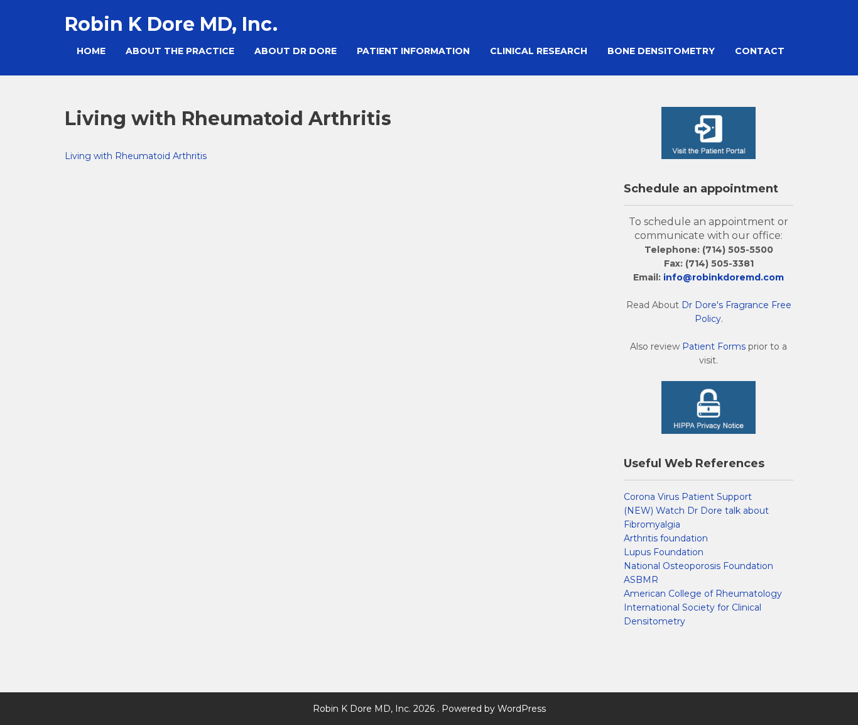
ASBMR (641, 579)
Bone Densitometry (661, 51)
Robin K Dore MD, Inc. (171, 24)
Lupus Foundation (663, 552)
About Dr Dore (295, 51)
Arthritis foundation (666, 538)
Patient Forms (714, 346)
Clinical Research (538, 51)
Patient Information (413, 51)
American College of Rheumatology (703, 593)
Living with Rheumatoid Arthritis (136, 156)
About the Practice (180, 51)
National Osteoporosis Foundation (698, 566)
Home (91, 51)
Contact (760, 51)
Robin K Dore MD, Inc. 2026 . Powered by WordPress (429, 708)
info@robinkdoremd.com (723, 277)
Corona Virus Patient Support (688, 496)
